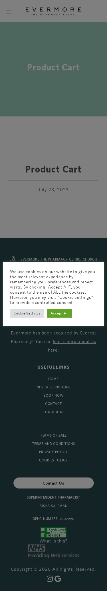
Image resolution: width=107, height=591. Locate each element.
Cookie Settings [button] (27, 313)
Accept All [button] (60, 313)
